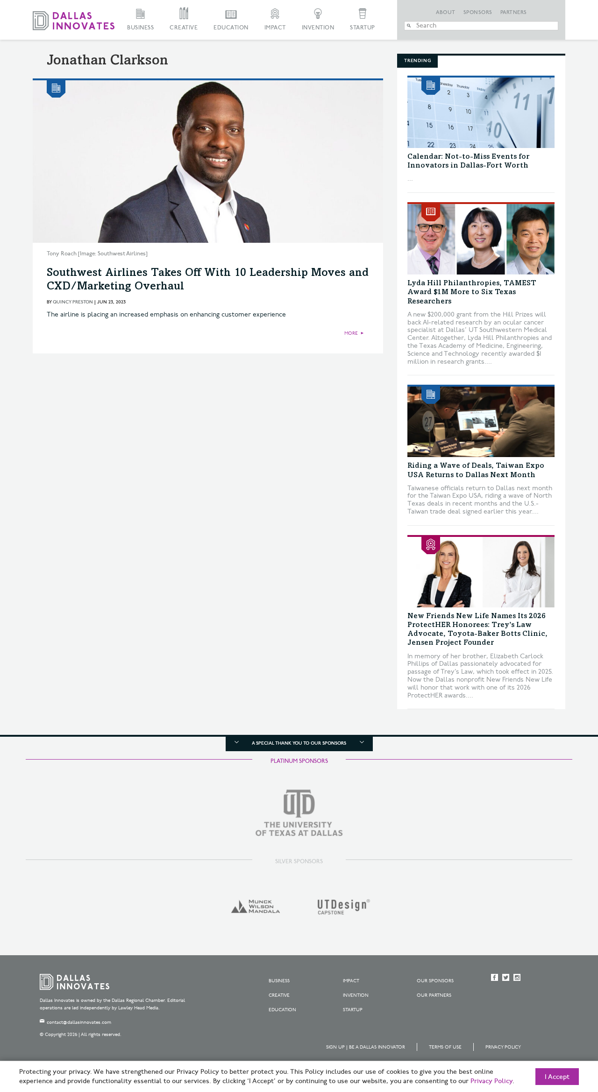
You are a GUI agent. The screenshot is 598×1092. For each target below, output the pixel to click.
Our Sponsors (435, 981)
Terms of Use (445, 1047)
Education (231, 27)
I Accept (557, 1077)
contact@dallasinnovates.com (79, 1022)
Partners (513, 12)
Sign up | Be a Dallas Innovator (365, 1047)
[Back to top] (561, 1033)
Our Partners (434, 995)
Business (140, 27)
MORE (351, 333)
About (446, 12)
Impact (275, 27)
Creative (184, 27)
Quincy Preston (73, 302)
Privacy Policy (503, 1047)
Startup (362, 27)
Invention (318, 27)
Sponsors (477, 12)
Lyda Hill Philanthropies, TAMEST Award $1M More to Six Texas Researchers (471, 292)
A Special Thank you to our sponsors (299, 743)
